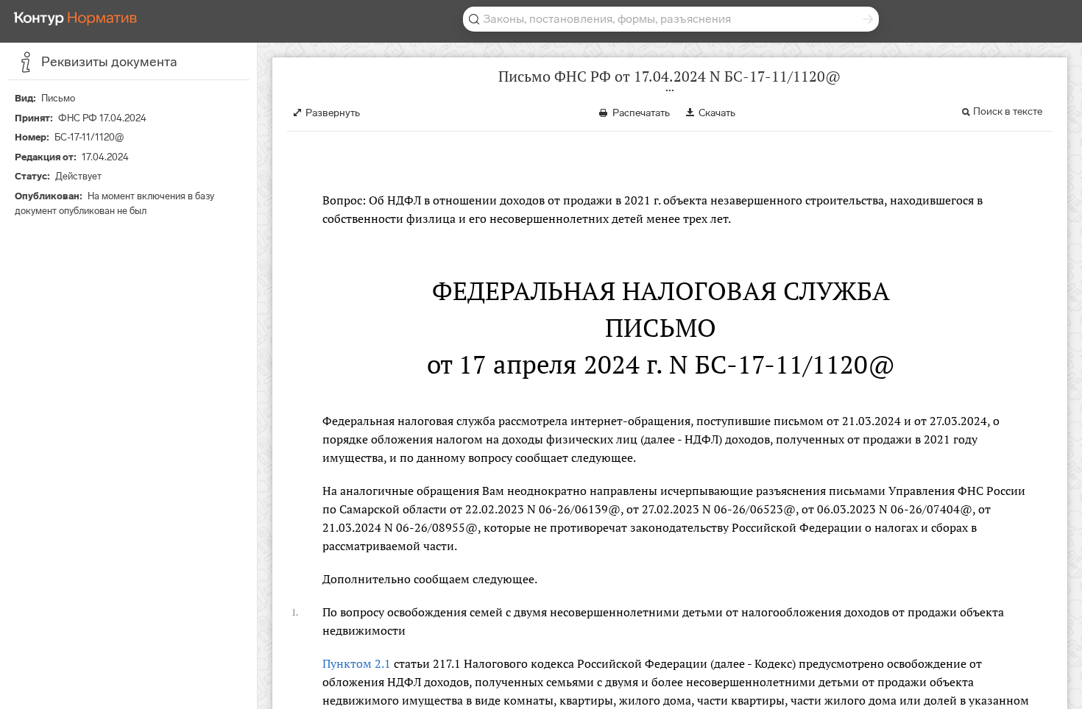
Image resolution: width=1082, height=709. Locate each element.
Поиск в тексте (1007, 111)
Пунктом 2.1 (356, 663)
